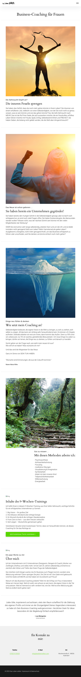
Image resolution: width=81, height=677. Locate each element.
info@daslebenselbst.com (40, 653)
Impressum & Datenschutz (30, 671)
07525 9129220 (15, 653)
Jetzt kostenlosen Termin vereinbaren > (23, 534)
